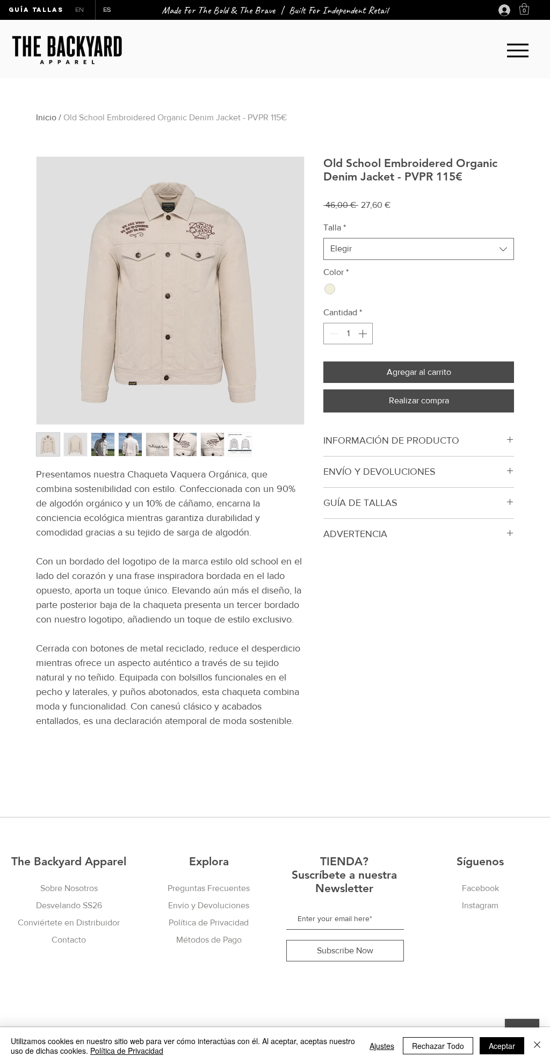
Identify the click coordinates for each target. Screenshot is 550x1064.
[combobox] (418, 248)
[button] (524, 9)
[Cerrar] (537, 1045)
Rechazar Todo (438, 1045)
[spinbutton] (348, 333)
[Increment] (363, 333)
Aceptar (502, 1045)
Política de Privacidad (126, 1050)
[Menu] (517, 50)
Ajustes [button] (382, 1045)
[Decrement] (332, 333)
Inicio (46, 117)
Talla (334, 227)
